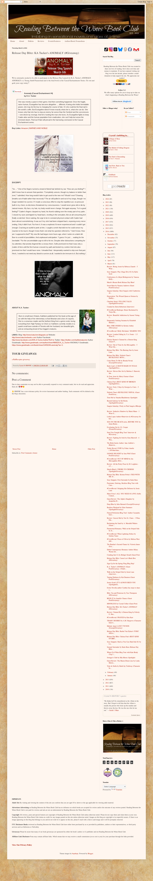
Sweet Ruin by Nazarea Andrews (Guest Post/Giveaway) (120, 286)
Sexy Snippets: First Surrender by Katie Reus (122, 480)
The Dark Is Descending (117, 157)
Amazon (24, 128)
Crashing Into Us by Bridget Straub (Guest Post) (123, 555)
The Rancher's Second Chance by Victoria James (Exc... (123, 545)
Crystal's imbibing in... (118, 135)
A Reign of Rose (114, 139)
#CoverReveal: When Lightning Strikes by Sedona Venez (121, 535)
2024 (107, 199)
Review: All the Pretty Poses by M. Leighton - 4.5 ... (123, 465)
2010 (107, 689)
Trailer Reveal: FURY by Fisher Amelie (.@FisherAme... (120, 449)
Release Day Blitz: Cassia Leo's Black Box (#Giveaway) (121, 559)
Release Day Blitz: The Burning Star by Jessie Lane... (122, 351)
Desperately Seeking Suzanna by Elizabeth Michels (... (121, 321)
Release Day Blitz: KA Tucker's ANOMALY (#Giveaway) (122, 608)
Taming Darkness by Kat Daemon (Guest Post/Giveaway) (121, 578)
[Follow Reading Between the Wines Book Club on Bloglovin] (122, 102)
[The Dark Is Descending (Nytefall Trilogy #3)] (106, 161)
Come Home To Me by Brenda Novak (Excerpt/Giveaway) (120, 361)
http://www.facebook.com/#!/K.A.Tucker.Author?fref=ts (33, 340)
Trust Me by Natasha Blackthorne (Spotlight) (122, 397)
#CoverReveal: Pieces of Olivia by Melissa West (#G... (123, 540)
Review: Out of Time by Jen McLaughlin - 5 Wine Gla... (122, 346)
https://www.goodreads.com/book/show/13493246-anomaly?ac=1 (37, 345)
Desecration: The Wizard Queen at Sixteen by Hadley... (122, 297)
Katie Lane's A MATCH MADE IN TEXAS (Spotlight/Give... (122, 367)
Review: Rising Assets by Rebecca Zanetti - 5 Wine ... (122, 267)
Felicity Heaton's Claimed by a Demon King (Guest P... (122, 340)
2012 (107, 683)
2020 (107, 212)
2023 (107, 202)
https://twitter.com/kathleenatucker (74, 340)
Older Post (91, 449)
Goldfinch (112, 174)
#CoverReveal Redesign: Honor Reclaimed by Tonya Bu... (122, 311)
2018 (107, 218)
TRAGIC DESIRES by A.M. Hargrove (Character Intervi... (124, 621)
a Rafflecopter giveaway (21, 359)
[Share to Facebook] (64, 365)
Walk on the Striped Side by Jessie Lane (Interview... (120, 573)
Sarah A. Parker (114, 149)
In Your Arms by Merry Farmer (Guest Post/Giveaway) (120, 377)
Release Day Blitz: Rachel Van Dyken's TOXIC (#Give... (123, 632)
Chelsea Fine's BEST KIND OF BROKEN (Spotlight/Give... (121, 383)
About (21, 41)
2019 (107, 215)
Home (12, 41)
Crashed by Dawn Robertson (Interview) (120, 307)
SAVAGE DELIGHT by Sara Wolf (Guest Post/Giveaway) (121, 454)
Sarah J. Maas (114, 710)
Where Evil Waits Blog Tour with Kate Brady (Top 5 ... (122, 653)
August (110, 247)
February (110, 672)
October (110, 241)
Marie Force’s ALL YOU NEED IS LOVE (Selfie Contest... (124, 494)
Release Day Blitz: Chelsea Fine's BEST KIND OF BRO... (123, 637)
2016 (107, 225)
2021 (107, 208)
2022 (107, 205)
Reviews (41, 41)
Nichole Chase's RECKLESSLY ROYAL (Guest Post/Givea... (123, 393)
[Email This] (57, 365)
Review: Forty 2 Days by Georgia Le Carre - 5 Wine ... (123, 388)
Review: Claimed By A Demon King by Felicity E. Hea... (123, 613)
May (109, 257)
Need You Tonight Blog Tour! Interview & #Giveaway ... (121, 433)
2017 (107, 222)
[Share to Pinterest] (66, 365)
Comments (130, 116)
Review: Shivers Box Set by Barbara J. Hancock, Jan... (123, 372)
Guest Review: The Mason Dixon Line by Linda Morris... (123, 662)
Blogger (90, 853)
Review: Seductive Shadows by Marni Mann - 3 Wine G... (123, 412)
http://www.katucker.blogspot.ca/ (35, 335)
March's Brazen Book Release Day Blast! (121, 282)
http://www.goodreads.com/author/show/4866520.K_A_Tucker (46, 343)
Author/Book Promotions (75, 41)
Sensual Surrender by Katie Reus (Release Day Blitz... (123, 648)
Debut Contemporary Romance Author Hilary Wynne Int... (122, 550)
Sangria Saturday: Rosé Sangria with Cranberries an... (123, 292)
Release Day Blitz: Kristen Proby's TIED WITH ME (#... (123, 475)
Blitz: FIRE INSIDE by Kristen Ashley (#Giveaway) (120, 327)
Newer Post (16, 449)
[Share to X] (61, 365)
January (110, 675)
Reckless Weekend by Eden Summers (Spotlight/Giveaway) (119, 508)
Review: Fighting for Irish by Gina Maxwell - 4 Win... (123, 439)
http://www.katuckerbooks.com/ (24, 337)
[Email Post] (52, 365)
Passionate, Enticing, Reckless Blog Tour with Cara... (122, 484)
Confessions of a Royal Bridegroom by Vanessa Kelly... (123, 278)
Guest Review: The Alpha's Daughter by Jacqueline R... (120, 500)
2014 (107, 231)
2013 (107, 679)
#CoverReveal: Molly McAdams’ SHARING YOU (124, 331)
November (111, 237)
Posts (129, 112)
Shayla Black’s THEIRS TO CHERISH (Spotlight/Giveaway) (120, 470)
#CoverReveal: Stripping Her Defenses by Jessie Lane (123, 489)
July (109, 250)
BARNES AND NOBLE (38, 128)
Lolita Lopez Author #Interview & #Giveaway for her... (124, 417)
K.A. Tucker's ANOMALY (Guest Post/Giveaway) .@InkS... (118, 568)
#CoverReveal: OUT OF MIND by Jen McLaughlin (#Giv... (120, 460)
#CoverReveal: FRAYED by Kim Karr (120, 617)
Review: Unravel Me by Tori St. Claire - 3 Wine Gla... (123, 519)
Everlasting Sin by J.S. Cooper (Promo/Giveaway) (117, 428)
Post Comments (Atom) (29, 453)
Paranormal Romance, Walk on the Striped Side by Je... (123, 529)
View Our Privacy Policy (22, 845)
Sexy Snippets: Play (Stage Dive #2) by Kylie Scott (122, 273)
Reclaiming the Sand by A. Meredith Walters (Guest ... (122, 524)
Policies (31, 41)
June (109, 254)
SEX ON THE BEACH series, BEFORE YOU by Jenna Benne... (124, 423)
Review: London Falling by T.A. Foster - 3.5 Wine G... (122, 335)
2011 (107, 686)
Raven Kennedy (114, 176)
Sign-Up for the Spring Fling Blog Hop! (120, 563)
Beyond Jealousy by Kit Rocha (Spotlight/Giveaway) (117, 402)
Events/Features (54, 41)
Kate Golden (113, 141)
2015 (107, 228)
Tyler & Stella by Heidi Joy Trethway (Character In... (123, 667)
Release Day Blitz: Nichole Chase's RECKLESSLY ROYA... (119, 356)
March (109, 264)
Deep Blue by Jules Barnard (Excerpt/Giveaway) (123, 504)
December (111, 234)
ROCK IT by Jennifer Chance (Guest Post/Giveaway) (119, 599)
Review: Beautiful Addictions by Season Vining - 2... (123, 316)
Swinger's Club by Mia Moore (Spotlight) (121, 657)
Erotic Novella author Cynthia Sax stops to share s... (123, 589)
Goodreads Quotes (135, 715)
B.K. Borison (113, 167)
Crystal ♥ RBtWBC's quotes (115, 696)
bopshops (75, 853)
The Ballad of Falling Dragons (119, 148)
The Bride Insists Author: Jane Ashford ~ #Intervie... (121, 444)
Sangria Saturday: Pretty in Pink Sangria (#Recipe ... (124, 407)
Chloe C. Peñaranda (115, 158)
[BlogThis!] (59, 365)
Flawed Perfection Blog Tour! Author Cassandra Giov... (123, 514)
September (111, 244)
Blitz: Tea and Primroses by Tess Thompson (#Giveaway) (122, 594)
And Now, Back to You (116, 165)
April (109, 260)
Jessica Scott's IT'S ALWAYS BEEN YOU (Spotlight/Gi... (121, 583)
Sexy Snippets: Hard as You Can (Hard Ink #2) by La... (124, 643)
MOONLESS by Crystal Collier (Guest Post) (122, 603)
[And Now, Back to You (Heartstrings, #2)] (106, 170)
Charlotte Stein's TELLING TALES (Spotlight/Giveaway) (119, 302)
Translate (119, 789)
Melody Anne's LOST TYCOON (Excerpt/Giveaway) (118, 627)
